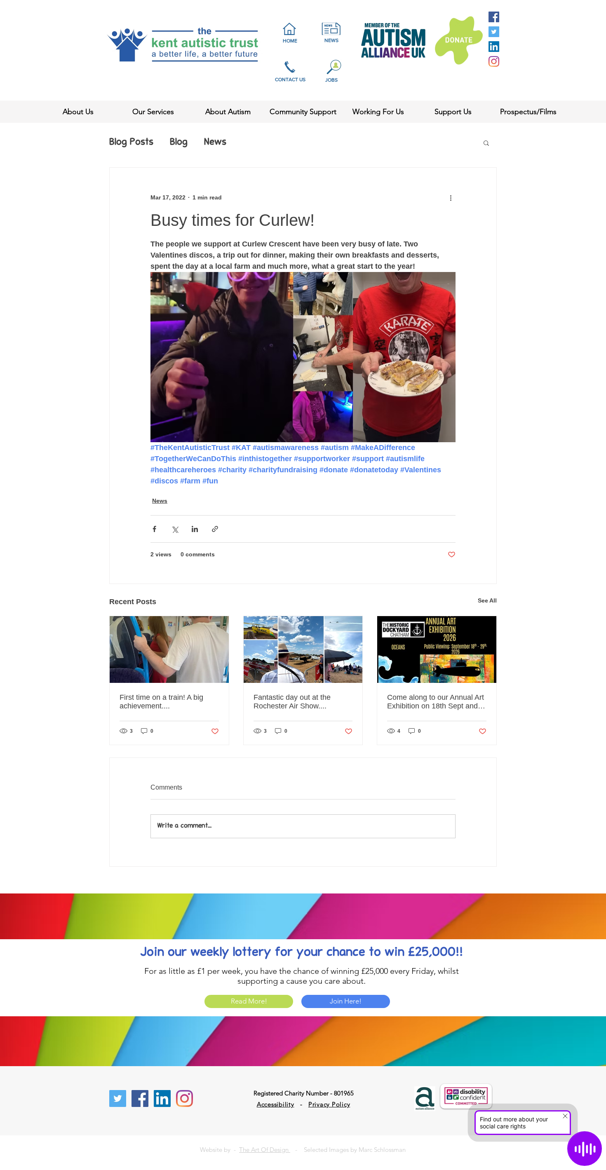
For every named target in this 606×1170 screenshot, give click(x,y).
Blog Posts (131, 142)
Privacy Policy (329, 1104)
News (215, 142)
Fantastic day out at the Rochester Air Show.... (292, 701)
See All (487, 600)
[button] (486, 142)
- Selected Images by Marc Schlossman (348, 1150)
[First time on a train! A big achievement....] (169, 649)
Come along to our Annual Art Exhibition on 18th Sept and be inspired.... (435, 701)
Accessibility (275, 1104)
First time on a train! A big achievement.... (161, 701)
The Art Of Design (264, 1150)
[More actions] (451, 197)
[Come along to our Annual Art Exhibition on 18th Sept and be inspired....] (436, 649)
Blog (179, 142)
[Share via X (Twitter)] (175, 529)
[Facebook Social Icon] (494, 17)
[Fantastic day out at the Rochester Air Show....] (303, 649)
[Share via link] (215, 529)
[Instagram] (494, 61)
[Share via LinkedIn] (195, 529)
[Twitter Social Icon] (494, 31)
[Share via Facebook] (154, 529)
